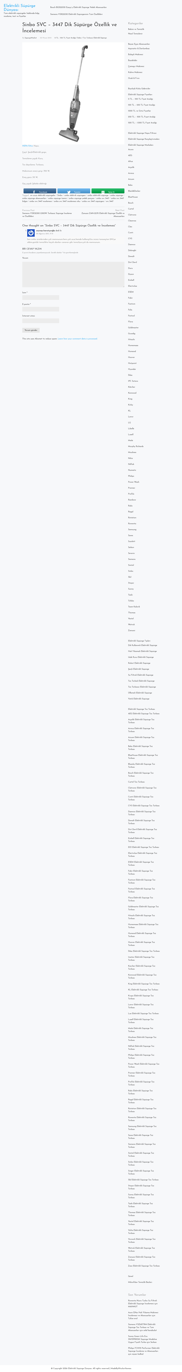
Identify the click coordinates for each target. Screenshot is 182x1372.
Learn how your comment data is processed (77, 339)
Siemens (131, 559)
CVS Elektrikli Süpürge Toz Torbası (143, 806)
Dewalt (131, 256)
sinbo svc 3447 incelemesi (40, 201)
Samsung (132, 530)
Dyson (131, 274)
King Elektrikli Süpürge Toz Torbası (144, 984)
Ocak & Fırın (133, 78)
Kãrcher (131, 387)
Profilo (131, 494)
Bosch (130, 203)
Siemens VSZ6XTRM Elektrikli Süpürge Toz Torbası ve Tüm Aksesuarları (141, 1327)
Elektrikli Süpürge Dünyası (80, 1369)
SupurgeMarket (31, 38)
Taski (130, 595)
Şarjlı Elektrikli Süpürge (138, 669)
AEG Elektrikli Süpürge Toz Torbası (143, 714)
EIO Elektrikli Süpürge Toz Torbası (143, 847)
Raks (130, 506)
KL (129, 411)
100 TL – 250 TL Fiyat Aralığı (141, 105)
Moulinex (132, 452)
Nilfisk (131, 464)
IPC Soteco (133, 381)
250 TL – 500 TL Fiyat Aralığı (141, 117)
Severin (131, 553)
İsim (24, 293)
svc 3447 (109, 201)
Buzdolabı (132, 60)
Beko (130, 185)
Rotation (132, 518)
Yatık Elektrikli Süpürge (138, 699)
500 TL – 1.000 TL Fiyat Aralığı (142, 123)
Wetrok (131, 625)
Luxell (130, 435)
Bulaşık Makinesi (135, 55)
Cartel (131, 209)
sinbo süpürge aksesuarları (34, 198)
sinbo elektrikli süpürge (98, 195)
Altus (130, 161)
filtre (30, 146)
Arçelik (131, 167)
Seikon (131, 547)
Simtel (131, 565)
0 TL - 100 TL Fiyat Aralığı (65, 38)
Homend (132, 351)
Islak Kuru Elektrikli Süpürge (141, 657)
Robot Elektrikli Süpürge (139, 663)
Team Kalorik (134, 607)
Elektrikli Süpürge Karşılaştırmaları (143, 139)
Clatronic (132, 215)
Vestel (131, 619)
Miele (130, 441)
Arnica (131, 173)
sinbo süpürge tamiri (57, 198)
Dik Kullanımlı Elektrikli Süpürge (142, 645)
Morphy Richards (135, 446)
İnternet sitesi (28, 316)
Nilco (130, 458)
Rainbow (132, 500)
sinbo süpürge (116, 195)
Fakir (130, 298)
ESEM (131, 292)
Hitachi (131, 340)
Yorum (25, 258)
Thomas (131, 613)
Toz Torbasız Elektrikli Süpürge (95, 38)
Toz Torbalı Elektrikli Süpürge (141, 681)
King (130, 399)
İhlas (130, 375)
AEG (130, 155)
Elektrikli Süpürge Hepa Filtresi (142, 133)
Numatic (132, 470)
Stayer (131, 583)
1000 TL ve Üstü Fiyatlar (139, 111)
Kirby (130, 405)
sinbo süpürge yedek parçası (81, 198)
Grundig (131, 334)
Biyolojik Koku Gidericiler (139, 89)
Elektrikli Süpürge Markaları (140, 145)
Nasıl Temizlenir (135, 34)
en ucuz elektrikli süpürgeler (42, 195)
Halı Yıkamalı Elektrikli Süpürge (142, 651)
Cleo (130, 227)
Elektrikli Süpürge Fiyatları (140, 95)
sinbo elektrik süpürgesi (75, 195)
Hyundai (132, 369)
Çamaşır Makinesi (136, 66)
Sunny (131, 589)
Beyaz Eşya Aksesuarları (139, 44)
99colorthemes (124, 1369)
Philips (131, 476)
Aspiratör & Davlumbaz (139, 49)
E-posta (26, 304)
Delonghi (132, 251)
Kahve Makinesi (135, 72)
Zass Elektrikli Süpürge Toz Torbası (144, 1266)
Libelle (131, 429)
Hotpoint (132, 363)
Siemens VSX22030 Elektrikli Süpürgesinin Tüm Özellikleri (76, 14)
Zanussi (131, 631)
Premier (131, 488)
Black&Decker (134, 191)
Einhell (131, 280)
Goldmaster (133, 328)
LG (129, 423)
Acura (130, 150)
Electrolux (132, 286)
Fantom (131, 304)
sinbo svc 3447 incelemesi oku (67, 201)
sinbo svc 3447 (102, 198)
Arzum (131, 179)
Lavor (130, 417)
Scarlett (131, 541)
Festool (131, 316)
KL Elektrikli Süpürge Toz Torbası (143, 990)
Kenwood (132, 393)
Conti (130, 233)
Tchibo (131, 601)
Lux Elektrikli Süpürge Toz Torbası (143, 1014)
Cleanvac (132, 221)
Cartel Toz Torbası (136, 782)
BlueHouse (133, 197)
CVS (130, 239)
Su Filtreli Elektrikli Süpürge (140, 675)
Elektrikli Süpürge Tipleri (139, 641)
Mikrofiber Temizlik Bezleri (140, 1282)
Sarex (130, 536)
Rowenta (132, 524)
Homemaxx (133, 346)
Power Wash (133, 482)
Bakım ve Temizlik (136, 29)
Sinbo (79, 38)
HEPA (25, 146)
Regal (130, 512)
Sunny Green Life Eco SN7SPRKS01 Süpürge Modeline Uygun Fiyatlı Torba (142, 1339)
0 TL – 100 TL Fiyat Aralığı (140, 99)
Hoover (131, 357)
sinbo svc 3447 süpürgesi (93, 201)
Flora (130, 322)
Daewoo (131, 245)
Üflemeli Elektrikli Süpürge (140, 693)
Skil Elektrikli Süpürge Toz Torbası (143, 1180)
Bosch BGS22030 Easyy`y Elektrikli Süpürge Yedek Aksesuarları (78, 7)
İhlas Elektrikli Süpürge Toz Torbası (144, 951)
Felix (130, 310)
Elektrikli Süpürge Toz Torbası (141, 709)
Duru (130, 268)
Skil (129, 577)
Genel (130, 1276)
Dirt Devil (132, 262)
